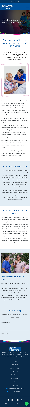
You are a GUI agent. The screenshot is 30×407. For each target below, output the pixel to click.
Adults (3, 328)
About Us (15, 365)
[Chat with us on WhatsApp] (27, 404)
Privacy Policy (15, 385)
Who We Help (15, 378)
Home (15, 361)
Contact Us (15, 371)
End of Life (4, 333)
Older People (5, 322)
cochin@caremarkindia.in (16, 388)
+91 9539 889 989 (15, 392)
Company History (15, 368)
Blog (15, 382)
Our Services (15, 375)
